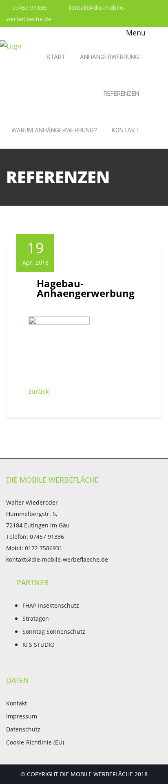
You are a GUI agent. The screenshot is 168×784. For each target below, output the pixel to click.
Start (55, 57)
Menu (135, 32)
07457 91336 (28, 7)
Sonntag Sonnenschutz (53, 631)
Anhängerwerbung (109, 57)
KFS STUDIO (38, 644)
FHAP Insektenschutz (50, 605)
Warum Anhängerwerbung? (54, 130)
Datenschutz (23, 729)
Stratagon (35, 618)
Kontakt (125, 130)
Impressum (21, 716)
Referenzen (121, 93)
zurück (39, 391)
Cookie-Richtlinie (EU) (35, 742)
